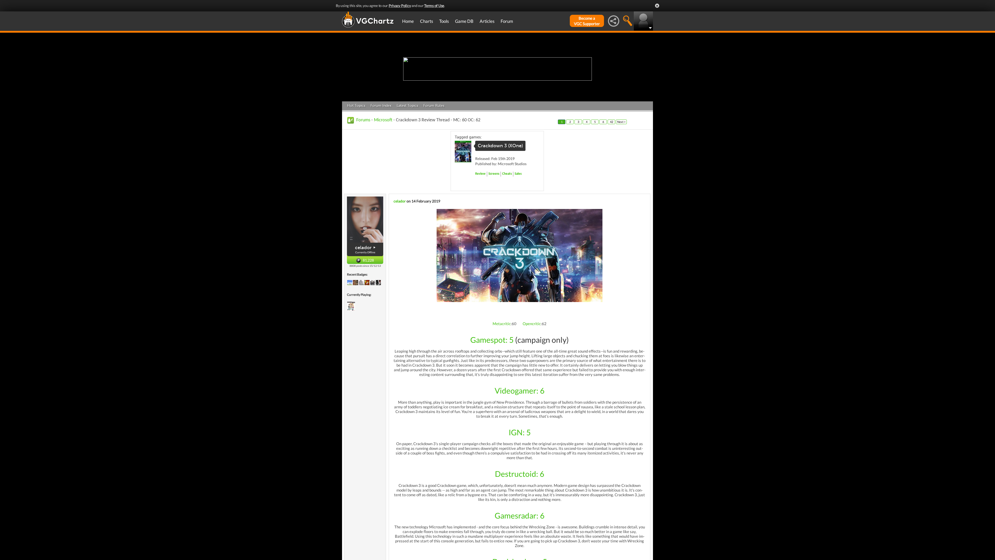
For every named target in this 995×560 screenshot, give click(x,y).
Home (408, 21)
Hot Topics (356, 105)
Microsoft (383, 120)
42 (611, 121)
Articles (487, 21)
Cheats (507, 174)
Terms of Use (434, 5)
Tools (444, 21)
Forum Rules (433, 105)
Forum (507, 21)
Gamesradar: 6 (519, 515)
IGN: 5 (520, 432)
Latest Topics (407, 105)
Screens (493, 174)
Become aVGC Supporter (587, 21)
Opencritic (532, 323)
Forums (363, 120)
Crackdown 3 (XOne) (500, 146)
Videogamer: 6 (519, 390)
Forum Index (381, 105)
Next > (621, 121)
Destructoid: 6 (519, 473)
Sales (518, 174)
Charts (426, 21)
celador (363, 247)
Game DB (464, 21)
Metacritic (502, 323)
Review (480, 174)
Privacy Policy (400, 5)
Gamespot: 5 (492, 339)
